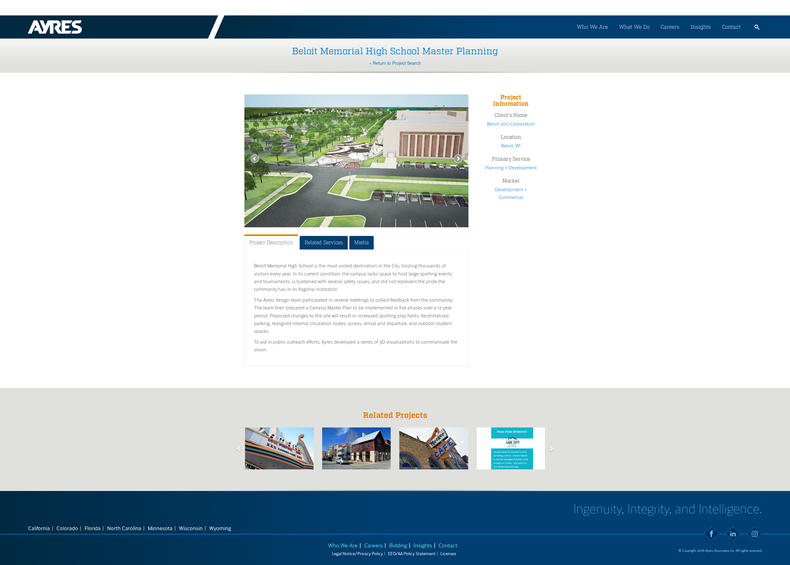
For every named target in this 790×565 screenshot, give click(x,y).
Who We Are (592, 27)
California (39, 528)
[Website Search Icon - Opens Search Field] (757, 27)
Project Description (271, 242)
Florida (93, 528)
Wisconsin (191, 528)
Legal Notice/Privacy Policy (357, 553)
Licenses (448, 553)
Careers (670, 27)
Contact (731, 27)
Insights (701, 27)
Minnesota (160, 528)
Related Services (324, 242)
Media (361, 242)
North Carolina (124, 528)
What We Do (634, 27)
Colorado (67, 528)
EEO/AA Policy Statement (411, 553)
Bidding (398, 545)
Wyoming (220, 528)
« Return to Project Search (395, 63)
